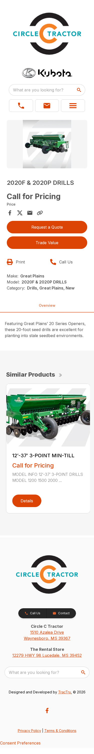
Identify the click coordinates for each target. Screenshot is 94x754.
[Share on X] (20, 213)
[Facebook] (47, 710)
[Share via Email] (30, 213)
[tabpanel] (47, 145)
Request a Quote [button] (47, 227)
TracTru (64, 692)
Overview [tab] (47, 305)
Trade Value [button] (47, 242)
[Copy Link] (40, 213)
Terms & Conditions (60, 730)
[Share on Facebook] (10, 213)
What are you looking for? (38, 89)
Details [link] (27, 500)
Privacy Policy (29, 730)
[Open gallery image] (47, 144)
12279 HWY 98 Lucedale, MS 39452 (47, 655)
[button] (21, 105)
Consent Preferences (20, 742)
